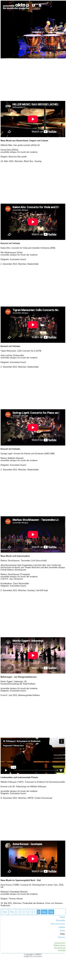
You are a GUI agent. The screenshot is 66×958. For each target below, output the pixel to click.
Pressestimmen (58, 924)
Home (62, 917)
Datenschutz (59, 945)
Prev (12, 912)
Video (62, 934)
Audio (62, 930)
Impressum (60, 943)
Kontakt (61, 950)
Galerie (62, 927)
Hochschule (59, 948)
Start (5, 912)
